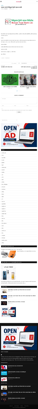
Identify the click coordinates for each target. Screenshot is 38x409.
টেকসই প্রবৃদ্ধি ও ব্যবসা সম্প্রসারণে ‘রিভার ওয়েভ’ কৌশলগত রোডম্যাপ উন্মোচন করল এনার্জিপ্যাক (22, 295)
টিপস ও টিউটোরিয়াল (4, 184)
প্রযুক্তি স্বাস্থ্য (4, 213)
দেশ (2, 199)
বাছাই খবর (3, 218)
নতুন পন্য (3, 201)
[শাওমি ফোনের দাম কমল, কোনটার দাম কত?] (4, 379)
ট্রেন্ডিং (3, 196)
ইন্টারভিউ (3, 162)
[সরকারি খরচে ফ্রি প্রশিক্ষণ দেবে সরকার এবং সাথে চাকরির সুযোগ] (4, 373)
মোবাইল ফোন (4, 230)
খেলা (2, 174)
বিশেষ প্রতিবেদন (4, 223)
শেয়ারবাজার (3, 235)
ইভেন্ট (2, 165)
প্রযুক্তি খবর (3, 206)
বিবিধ (2, 220)
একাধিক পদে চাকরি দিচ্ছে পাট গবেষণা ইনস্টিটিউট (10, 86)
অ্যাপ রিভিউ (3, 157)
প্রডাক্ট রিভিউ (4, 203)
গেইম (2, 177)
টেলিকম (3, 191)
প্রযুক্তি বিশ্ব (4, 211)
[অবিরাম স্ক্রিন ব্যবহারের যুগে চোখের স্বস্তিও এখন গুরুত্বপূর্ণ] (4, 303)
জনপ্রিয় (3, 182)
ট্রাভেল (3, 194)
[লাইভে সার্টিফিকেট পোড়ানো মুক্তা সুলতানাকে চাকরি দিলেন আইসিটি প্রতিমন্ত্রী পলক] (27, 79)
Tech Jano (18, 407)
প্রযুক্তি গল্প (3, 208)
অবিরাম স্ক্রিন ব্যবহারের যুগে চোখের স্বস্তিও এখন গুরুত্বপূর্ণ (16, 301)
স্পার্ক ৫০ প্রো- (16, 249)
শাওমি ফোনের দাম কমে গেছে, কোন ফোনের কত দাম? (15, 365)
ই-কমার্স (3, 160)
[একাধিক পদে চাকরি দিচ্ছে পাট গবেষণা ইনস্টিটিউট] (10, 79)
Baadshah (5, 8)
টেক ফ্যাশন (3, 186)
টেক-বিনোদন (3, 189)
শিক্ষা (2, 233)
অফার (2, 155)
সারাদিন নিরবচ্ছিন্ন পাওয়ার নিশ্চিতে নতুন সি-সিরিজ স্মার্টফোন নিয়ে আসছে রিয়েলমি (19, 289)
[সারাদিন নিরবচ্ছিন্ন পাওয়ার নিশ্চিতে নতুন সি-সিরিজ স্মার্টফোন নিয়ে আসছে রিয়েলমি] (4, 291)
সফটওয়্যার (3, 237)
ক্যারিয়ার (2, 5)
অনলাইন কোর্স (4, 152)
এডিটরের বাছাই (4, 167)
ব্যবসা (3, 225)
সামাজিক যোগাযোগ (4, 240)
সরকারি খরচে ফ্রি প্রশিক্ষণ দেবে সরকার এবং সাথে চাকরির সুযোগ (17, 371)
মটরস (2, 228)
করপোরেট (3, 169)
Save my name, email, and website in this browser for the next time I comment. (17, 110)
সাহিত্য (3, 242)
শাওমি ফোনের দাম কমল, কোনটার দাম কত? (14, 377)
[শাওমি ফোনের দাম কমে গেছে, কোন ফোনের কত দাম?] (4, 367)
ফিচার (2, 216)
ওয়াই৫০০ (24, 283)
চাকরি (2, 179)
